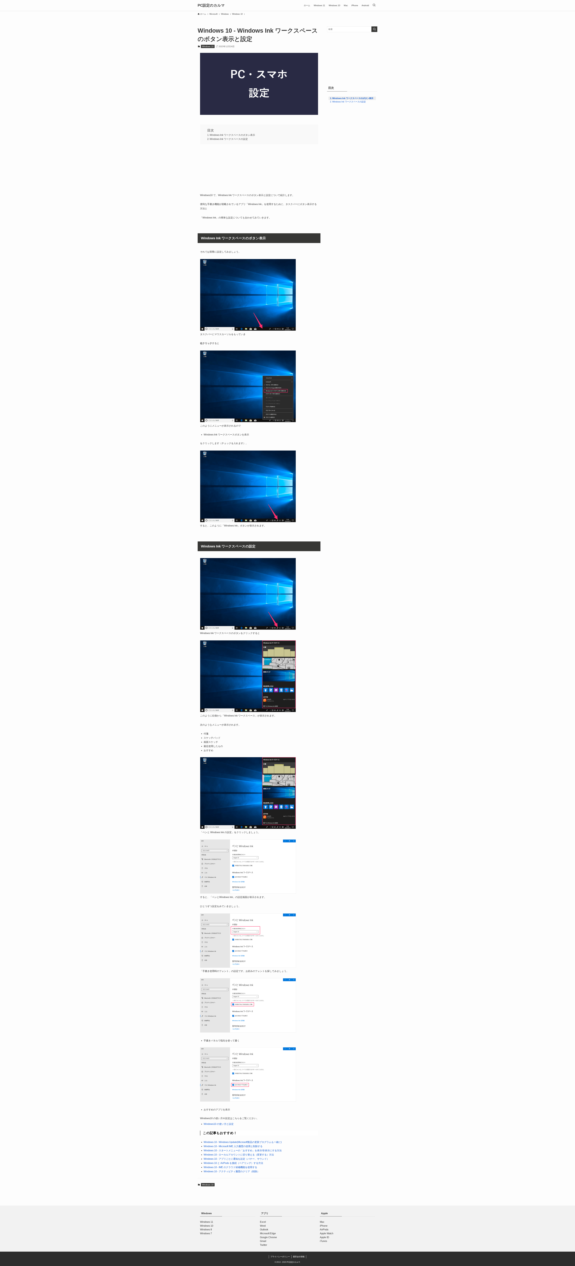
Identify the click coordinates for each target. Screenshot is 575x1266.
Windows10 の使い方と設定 (219, 1124)
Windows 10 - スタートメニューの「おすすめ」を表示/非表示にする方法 (243, 1150)
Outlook (264, 1229)
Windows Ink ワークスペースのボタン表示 (232, 135)
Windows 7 (206, 1233)
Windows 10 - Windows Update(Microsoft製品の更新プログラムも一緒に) (243, 1142)
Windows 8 (206, 1229)
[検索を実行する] (374, 29)
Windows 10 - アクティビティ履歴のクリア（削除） (231, 1171)
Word (263, 1226)
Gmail (263, 1241)
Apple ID (324, 1237)
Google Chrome (268, 1237)
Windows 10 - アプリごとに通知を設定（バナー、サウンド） (236, 1159)
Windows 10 (208, 46)
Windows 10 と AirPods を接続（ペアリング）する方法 (233, 1163)
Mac (322, 1222)
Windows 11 (206, 1222)
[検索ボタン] (374, 5)
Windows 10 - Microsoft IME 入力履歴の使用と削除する (233, 1146)
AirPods (324, 1229)
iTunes (323, 1241)
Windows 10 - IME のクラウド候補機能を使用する (230, 1167)
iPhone (323, 1226)
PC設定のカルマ (211, 5)
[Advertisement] (259, 168)
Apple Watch (326, 1233)
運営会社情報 (299, 1257)
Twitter (263, 1245)
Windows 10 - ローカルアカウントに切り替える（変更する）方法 (239, 1154)
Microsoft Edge (268, 1233)
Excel (263, 1222)
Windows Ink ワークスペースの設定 (229, 139)
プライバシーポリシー (280, 1257)
